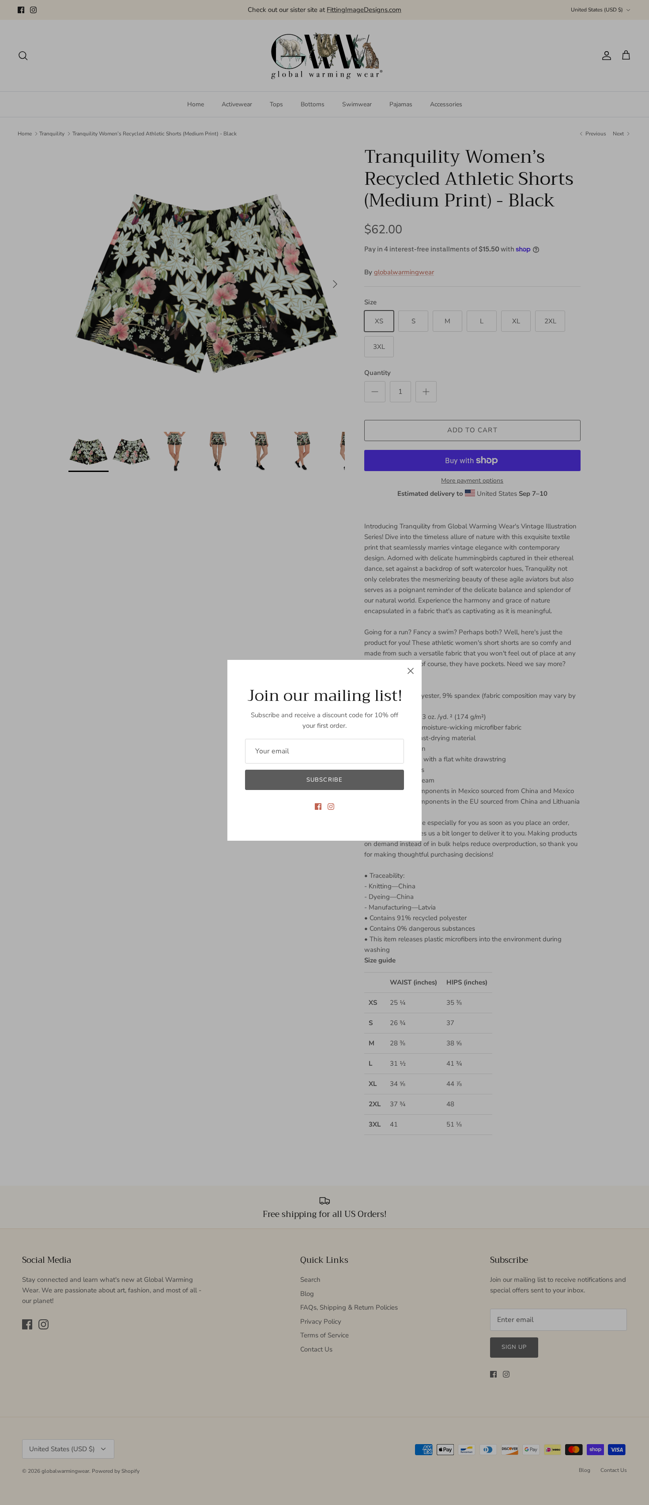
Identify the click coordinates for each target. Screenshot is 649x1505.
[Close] (410, 671)
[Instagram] (331, 806)
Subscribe (324, 780)
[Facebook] (318, 806)
